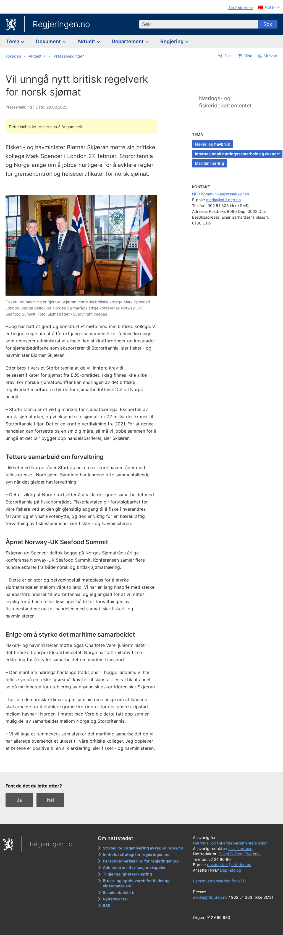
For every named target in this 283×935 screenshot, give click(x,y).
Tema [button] (13, 41)
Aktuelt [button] (86, 41)
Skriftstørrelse (240, 7)
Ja (19, 800)
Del (227, 55)
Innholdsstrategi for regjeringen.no (136, 854)
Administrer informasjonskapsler (134, 867)
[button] (37, 56)
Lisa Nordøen (240, 848)
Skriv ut (270, 55)
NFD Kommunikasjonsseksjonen (220, 194)
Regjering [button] (172, 41)
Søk (267, 24)
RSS (106, 905)
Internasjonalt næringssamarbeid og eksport (237, 153)
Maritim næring (209, 163)
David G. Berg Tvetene (240, 853)
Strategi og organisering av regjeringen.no (143, 848)
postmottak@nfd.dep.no (229, 864)
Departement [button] (128, 41)
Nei (50, 800)
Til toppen (84, 763)
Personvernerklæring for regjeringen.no (141, 861)
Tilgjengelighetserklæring (127, 874)
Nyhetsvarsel (115, 899)
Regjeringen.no (61, 24)
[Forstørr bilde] (148, 202)
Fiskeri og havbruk (212, 144)
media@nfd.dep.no (223, 199)
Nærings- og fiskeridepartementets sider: (230, 843)
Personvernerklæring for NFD (219, 881)
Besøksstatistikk (118, 892)
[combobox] (198, 24)
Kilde (247, 55)
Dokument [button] (49, 41)
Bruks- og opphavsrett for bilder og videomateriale (136, 883)
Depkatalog (230, 870)
